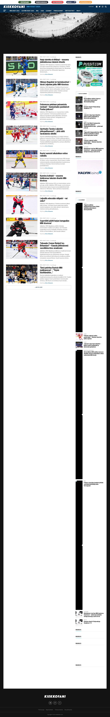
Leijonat (49, 11)
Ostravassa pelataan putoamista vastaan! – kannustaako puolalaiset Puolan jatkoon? (54, 106)
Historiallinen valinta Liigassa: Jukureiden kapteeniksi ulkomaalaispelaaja (92, 100)
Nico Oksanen (49, 74)
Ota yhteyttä (68, 710)
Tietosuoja (41, 710)
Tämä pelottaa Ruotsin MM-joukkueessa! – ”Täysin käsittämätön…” (51, 270)
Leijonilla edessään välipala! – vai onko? (53, 199)
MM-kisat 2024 (14, 11)
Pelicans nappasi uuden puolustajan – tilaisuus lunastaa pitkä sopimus (92, 142)
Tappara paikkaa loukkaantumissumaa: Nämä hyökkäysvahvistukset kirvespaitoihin (91, 207)
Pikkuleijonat (58, 11)
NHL (37, 11)
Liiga (42, 11)
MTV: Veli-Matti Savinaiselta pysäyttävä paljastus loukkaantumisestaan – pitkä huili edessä (93, 125)
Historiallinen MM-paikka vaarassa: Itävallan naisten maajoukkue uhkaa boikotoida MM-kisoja (94, 353)
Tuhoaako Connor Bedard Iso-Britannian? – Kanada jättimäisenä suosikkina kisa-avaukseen (54, 245)
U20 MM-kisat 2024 (27, 11)
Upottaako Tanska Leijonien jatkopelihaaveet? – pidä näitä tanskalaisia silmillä (52, 131)
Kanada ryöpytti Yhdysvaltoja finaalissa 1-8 (92, 107)
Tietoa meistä (59, 710)
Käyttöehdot (49, 710)
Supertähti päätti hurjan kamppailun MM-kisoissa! (54, 222)
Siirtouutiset (70, 11)
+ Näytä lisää (38, 287)
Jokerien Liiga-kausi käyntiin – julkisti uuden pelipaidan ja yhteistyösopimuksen (92, 116)
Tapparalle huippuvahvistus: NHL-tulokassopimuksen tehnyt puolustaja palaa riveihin (93, 133)
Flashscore (91, 6)
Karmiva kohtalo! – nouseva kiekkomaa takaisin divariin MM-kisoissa (53, 178)
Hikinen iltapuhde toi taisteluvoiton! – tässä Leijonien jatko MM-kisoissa (55, 83)
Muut (78, 11)
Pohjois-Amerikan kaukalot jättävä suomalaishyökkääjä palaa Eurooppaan (93, 484)
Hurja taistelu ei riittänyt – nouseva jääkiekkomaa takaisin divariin (54, 60)
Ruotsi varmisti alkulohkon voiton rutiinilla (54, 154)
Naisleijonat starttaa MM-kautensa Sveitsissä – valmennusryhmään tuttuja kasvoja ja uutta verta (94, 150)
